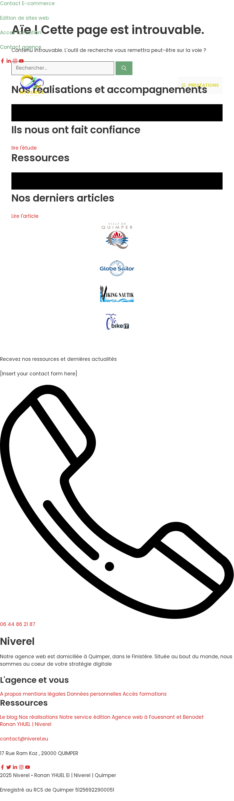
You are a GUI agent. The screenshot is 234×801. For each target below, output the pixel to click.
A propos (10, 694)
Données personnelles (94, 694)
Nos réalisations (38, 717)
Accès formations (145, 694)
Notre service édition (84, 717)
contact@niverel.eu (24, 738)
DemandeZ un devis (156, 85)
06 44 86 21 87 (17, 624)
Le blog (8, 717)
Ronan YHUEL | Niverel (25, 724)
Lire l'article (25, 216)
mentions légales (44, 694)
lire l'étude (24, 147)
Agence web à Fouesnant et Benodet (158, 717)
